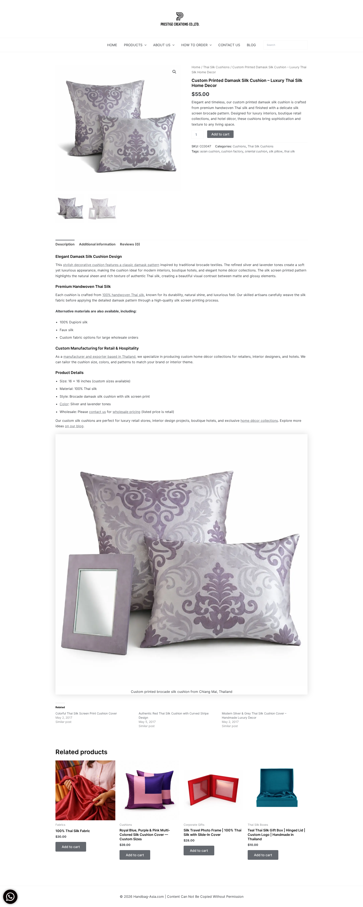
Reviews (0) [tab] (130, 244)
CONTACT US (229, 45)
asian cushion (210, 151)
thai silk (289, 151)
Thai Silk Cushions (216, 67)
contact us (97, 412)
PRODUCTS (133, 45)
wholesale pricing (126, 412)
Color (64, 404)
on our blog (74, 426)
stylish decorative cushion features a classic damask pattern (111, 265)
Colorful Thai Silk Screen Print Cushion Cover (86, 713)
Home (196, 67)
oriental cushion (256, 151)
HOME (112, 45)
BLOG (251, 45)
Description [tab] (65, 244)
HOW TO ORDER (194, 45)
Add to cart (220, 134)
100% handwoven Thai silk (123, 295)
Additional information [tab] (97, 244)
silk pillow (276, 151)
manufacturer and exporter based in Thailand (99, 356)
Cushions (239, 146)
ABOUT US (161, 45)
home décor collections (259, 420)
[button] (144, 45)
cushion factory (232, 151)
